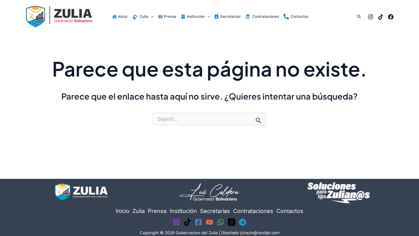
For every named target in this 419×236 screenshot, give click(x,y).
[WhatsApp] (220, 222)
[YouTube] (209, 222)
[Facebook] (391, 17)
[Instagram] (370, 17)
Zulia (139, 211)
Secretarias (215, 211)
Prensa (157, 211)
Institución (183, 211)
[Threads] (231, 222)
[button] (150, 16)
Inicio (122, 211)
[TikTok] (380, 17)
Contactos (289, 211)
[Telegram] (242, 222)
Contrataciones (253, 211)
